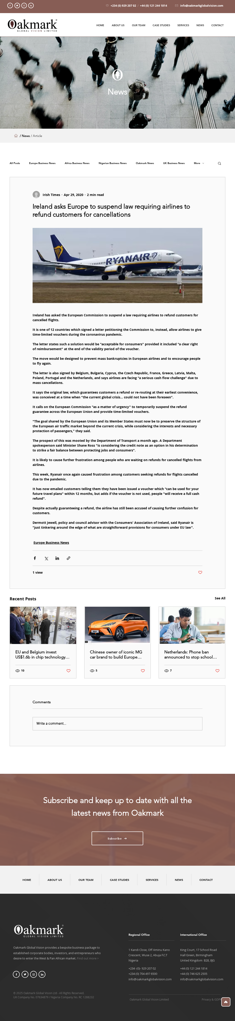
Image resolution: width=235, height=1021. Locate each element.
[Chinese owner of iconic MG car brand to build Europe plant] (117, 625)
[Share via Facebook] (35, 558)
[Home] (10, 5)
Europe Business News (42, 163)
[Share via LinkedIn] (57, 558)
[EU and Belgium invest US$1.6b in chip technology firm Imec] (43, 625)
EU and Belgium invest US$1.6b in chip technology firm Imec (40, 654)
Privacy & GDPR (212, 999)
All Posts (15, 163)
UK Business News (174, 163)
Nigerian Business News (113, 163)
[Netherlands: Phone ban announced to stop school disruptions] (192, 625)
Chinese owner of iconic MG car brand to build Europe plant (116, 654)
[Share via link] (68, 558)
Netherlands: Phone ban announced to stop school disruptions (188, 654)
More (197, 163)
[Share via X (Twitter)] (46, 558)
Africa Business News (77, 163)
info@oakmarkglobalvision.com (150, 979)
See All (220, 598)
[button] (219, 163)
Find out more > (88, 958)
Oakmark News (145, 163)
